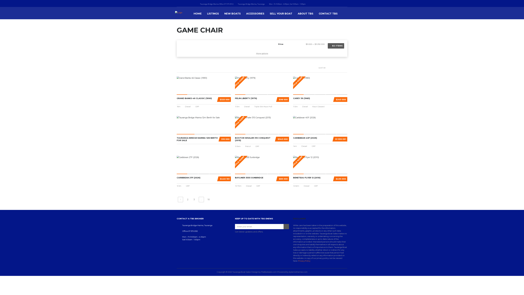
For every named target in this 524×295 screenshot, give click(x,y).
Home (198, 13)
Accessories (255, 13)
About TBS (305, 13)
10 (209, 199)
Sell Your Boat (281, 13)
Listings (213, 13)
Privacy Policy (304, 261)
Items (337, 46)
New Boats (232, 13)
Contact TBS (328, 13)
